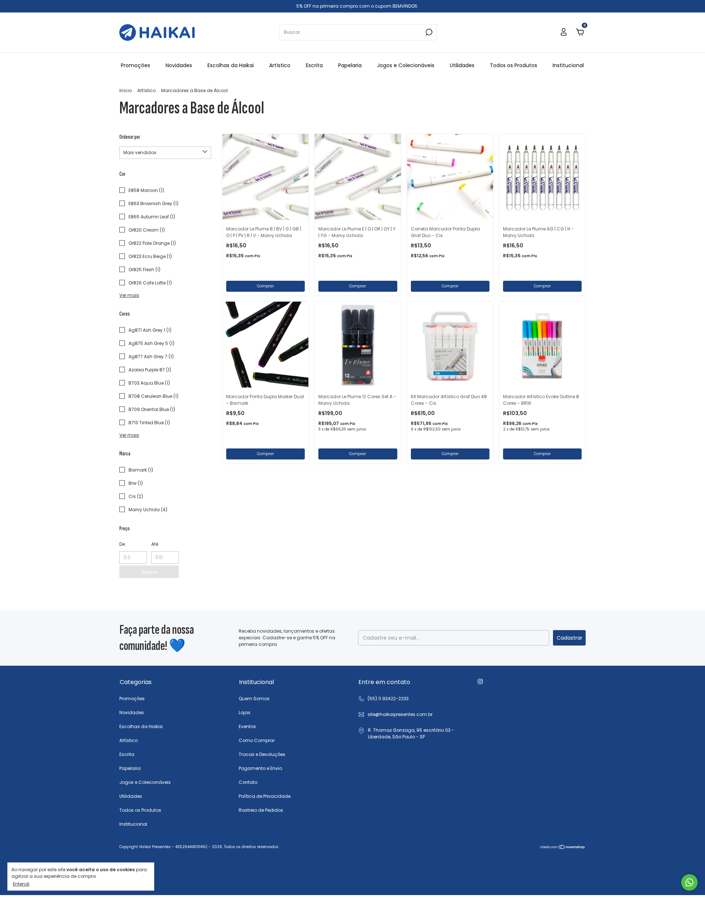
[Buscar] (428, 32)
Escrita (314, 65)
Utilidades (462, 65)
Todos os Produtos (513, 65)
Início (125, 90)
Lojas (244, 712)
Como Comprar (257, 740)
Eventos (247, 726)
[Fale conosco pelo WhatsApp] (689, 882)
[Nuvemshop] (563, 847)
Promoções (135, 65)
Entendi (21, 884)
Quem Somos (254, 698)
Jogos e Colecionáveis (405, 65)
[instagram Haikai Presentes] (480, 681)
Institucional (568, 65)
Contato (248, 782)
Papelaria (350, 65)
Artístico (279, 65)
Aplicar (149, 572)
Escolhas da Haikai (230, 65)
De (122, 544)
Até (154, 544)
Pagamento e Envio (260, 768)
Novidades (179, 65)
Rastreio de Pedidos (261, 810)
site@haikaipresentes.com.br (400, 714)
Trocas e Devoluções (262, 754)
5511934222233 (383, 698)
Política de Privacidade (264, 796)
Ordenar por (129, 137)
